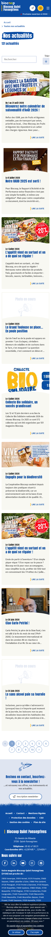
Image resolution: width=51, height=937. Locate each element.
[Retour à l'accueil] (8, 3)
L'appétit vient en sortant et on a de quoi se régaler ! (25, 254)
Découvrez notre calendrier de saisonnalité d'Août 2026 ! (25, 108)
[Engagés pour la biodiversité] (25, 456)
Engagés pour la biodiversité (23, 477)
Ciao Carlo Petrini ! (17, 623)
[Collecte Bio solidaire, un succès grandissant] (25, 381)
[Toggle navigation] (48, 9)
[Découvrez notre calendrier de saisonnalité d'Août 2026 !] (25, 85)
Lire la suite (39, 137)
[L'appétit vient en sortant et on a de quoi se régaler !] (25, 231)
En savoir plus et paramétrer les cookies (25, 926)
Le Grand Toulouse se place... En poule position (24, 329)
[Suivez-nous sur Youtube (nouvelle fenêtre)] (23, 863)
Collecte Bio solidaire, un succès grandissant (21, 404)
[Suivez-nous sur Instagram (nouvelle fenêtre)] (32, 863)
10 (32, 749)
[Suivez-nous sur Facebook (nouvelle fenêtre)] (5, 863)
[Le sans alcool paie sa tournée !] (25, 673)
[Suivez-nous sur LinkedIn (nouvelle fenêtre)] (14, 863)
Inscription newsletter (27, 796)
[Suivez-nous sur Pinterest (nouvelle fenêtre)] (41, 863)
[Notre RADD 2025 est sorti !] (25, 160)
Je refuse (16, 932)
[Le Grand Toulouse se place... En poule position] (25, 306)
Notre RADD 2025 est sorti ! (23, 181)
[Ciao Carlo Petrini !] (25, 602)
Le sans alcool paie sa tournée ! (25, 696)
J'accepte (34, 932)
